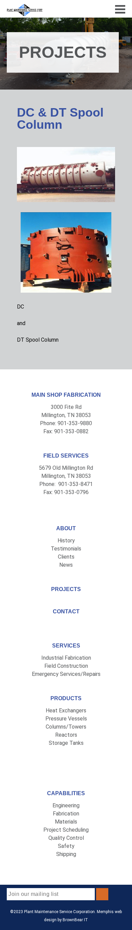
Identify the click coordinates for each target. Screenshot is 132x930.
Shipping (66, 854)
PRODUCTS (66, 698)
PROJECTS (66, 589)
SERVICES (66, 645)
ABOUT (66, 528)
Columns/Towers (66, 727)
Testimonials (66, 548)
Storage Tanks (66, 743)
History (66, 540)
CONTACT (66, 611)
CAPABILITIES (66, 793)
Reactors (66, 735)
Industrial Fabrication (66, 658)
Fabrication (66, 813)
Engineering (66, 805)
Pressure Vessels (66, 718)
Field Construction (66, 666)
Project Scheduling (66, 830)
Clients (66, 557)
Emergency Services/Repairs (66, 674)
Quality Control (66, 838)
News (66, 565)
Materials (66, 821)
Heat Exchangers (66, 710)
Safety (66, 846)
